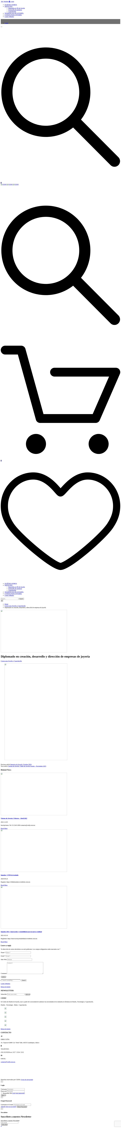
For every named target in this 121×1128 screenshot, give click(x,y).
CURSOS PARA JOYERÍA (13, 15)
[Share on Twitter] (3, 763)
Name (3, 952)
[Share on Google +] (5, 763)
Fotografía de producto (15, 10)
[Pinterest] (6, 20)
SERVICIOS (8, 6)
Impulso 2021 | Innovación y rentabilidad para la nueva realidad (21, 932)
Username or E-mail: (7, 1104)
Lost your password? (18, 1093)
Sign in (3, 1095)
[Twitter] (3, 20)
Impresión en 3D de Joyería (16, 8)
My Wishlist (4, 1)
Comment (4, 973)
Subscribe (4, 994)
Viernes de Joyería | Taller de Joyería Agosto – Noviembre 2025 (27, 766)
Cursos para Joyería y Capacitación (11, 661)
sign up (28, 994)
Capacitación (12, 11)
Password (4, 1091)
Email (3, 956)
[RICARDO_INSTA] (34, 871)
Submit (3, 977)
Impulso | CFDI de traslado (9, 875)
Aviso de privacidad (27, 1079)
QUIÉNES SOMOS (11, 5)
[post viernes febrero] (34, 814)
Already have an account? (8, 1106)
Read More (4, 828)
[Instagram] (7, 20)
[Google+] (4, 20)
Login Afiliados (9, 16)
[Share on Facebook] (1, 763)
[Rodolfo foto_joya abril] (34, 928)
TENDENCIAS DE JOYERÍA (14, 13)
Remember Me (7, 1093)
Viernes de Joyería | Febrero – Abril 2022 (14, 818)
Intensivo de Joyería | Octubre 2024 (20, 764)
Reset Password (21, 1106)
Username (4, 1089)
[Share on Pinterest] (7, 763)
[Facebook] (1, 20)
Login (12, 1)
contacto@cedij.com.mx (8, 1062)
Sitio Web (4, 959)
